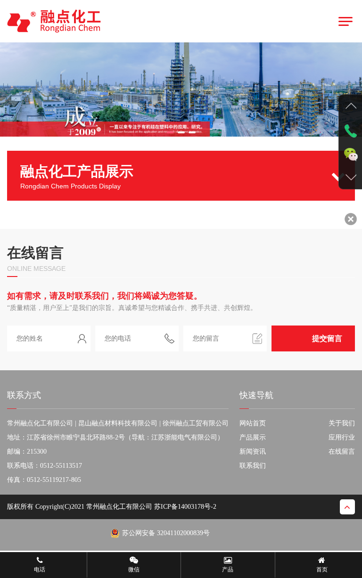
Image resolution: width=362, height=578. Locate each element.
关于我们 (342, 423)
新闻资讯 (252, 451)
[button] (170, 132)
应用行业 (342, 437)
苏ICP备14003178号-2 (185, 506)
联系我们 (252, 465)
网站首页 (252, 423)
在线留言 (342, 451)
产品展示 (252, 437)
